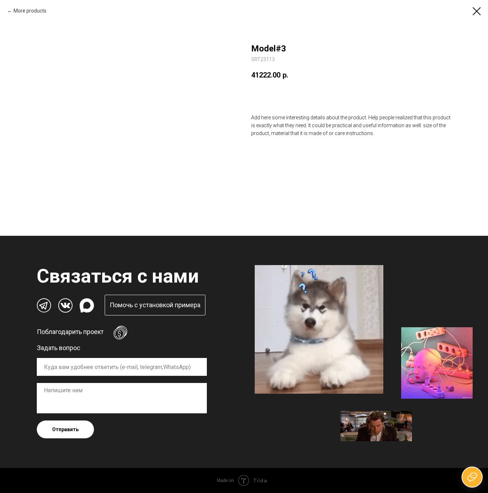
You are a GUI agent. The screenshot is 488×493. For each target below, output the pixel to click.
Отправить (65, 429)
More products (30, 11)
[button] (155, 305)
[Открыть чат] (472, 477)
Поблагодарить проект (70, 331)
